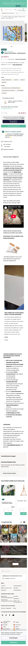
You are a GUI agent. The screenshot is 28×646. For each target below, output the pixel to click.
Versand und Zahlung (7, 108)
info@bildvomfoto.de (9, 578)
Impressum (16, 598)
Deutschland (6, 628)
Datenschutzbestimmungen (15, 561)
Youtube (24, 522)
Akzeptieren (13, 642)
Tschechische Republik (6, 622)
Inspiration (3, 590)
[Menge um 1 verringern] (2, 113)
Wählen (8, 513)
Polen (4, 626)
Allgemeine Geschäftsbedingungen (7, 597)
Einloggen (15, 9)
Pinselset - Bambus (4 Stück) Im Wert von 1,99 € (15, 101)
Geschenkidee (17, 590)
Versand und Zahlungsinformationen (7, 600)
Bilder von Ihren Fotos (6, 588)
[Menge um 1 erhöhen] (6, 113)
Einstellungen (13, 638)
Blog (14, 608)
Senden (15, 564)
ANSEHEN (18, 5)
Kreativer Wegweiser (6, 608)
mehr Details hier (17, 64)
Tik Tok (21, 522)
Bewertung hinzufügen (9, 473)
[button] (11, 46)
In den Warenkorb (14, 126)
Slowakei (5, 624)
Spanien (18, 628)
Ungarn (17, 622)
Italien (17, 626)
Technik (3, 585)
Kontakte (15, 596)
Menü (2, 10)
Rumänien (18, 624)
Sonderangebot (17, 585)
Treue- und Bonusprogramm (17, 601)
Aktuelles (15, 588)
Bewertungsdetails (20, 59)
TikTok (6, 337)
